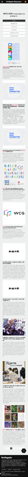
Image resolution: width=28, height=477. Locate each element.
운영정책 (10, 469)
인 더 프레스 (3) (14, 26)
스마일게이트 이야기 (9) (14, 32)
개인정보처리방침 (16, 469)
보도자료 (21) (14, 29)
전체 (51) (14, 20)
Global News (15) (14, 23)
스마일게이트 (4, 469)
